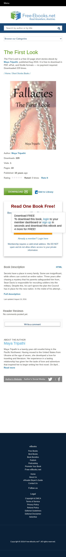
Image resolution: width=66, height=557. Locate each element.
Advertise (33, 517)
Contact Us (33, 483)
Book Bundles (33, 457)
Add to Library (45, 192)
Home (33, 474)
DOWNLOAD (16, 191)
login (46, 219)
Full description (12, 294)
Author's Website (13, 379)
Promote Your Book (33, 466)
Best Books (33, 454)
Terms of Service (33, 501)
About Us (33, 477)
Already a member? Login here (33, 238)
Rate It (44, 178)
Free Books (33, 451)
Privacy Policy (33, 505)
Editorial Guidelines (33, 511)
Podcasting (33, 463)
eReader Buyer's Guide (33, 480)
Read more (9, 367)
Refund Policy (33, 508)
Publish (33, 460)
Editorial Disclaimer (33, 514)
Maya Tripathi (11, 62)
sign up (46, 222)
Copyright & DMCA (33, 498)
